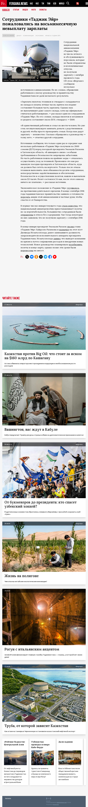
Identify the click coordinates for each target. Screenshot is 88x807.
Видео (25, 10)
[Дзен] (41, 257)
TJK (43, 3)
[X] (27, 257)
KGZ (37, 3)
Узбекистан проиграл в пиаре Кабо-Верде (40, 745)
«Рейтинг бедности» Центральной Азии (14, 743)
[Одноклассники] (36, 257)
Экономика (39, 35)
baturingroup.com (62, 802)
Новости (6, 10)
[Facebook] (50, 257)
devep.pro (56, 804)
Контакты (8, 798)
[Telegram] (45, 257)
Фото (33, 10)
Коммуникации (28, 35)
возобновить (75, 244)
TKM (48, 3)
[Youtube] (54, 257)
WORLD (61, 3)
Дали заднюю (65, 742)
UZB (54, 3)
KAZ (31, 3)
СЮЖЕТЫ (43, 10)
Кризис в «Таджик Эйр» (53, 35)
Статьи (16, 10)
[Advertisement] (44, 279)
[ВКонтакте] (32, 257)
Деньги (18, 35)
